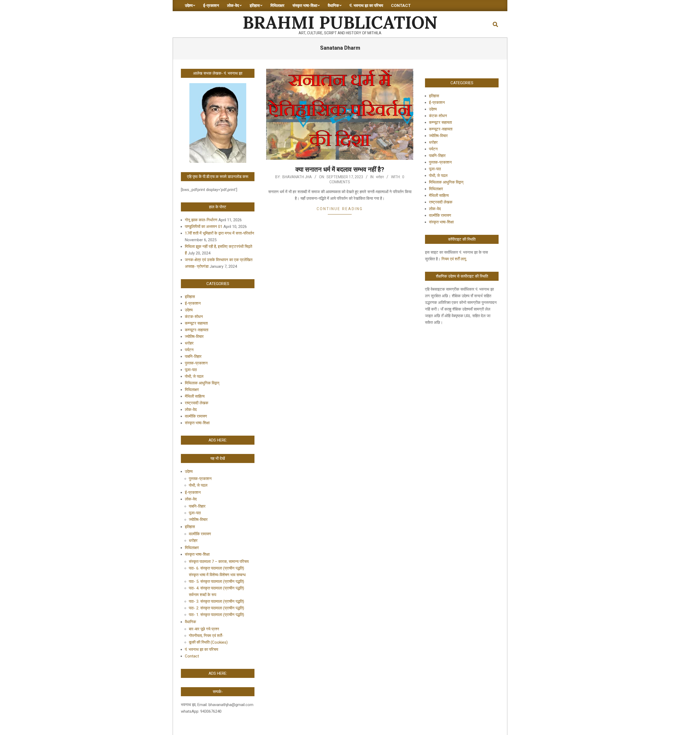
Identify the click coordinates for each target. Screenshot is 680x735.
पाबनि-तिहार (193, 356)
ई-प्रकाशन (193, 303)
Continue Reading (340, 209)
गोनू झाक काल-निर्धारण (201, 220)
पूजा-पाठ (191, 369)
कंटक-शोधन (194, 316)
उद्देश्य (189, 310)
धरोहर (380, 177)
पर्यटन (189, 349)
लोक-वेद (191, 409)
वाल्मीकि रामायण (196, 416)
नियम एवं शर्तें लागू (453, 259)
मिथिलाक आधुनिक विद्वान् (202, 383)
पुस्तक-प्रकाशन (196, 363)
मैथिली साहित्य (195, 396)
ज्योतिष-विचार (194, 336)
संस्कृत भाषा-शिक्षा (197, 422)
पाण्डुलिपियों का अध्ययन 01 (203, 226)
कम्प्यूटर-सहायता (196, 330)
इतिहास (190, 296)
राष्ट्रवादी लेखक (196, 403)
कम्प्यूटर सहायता (196, 323)
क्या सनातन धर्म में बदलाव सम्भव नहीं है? (339, 169)
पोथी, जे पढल (194, 376)
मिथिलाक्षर (192, 389)
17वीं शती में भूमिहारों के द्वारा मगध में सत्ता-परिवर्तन (219, 233)
